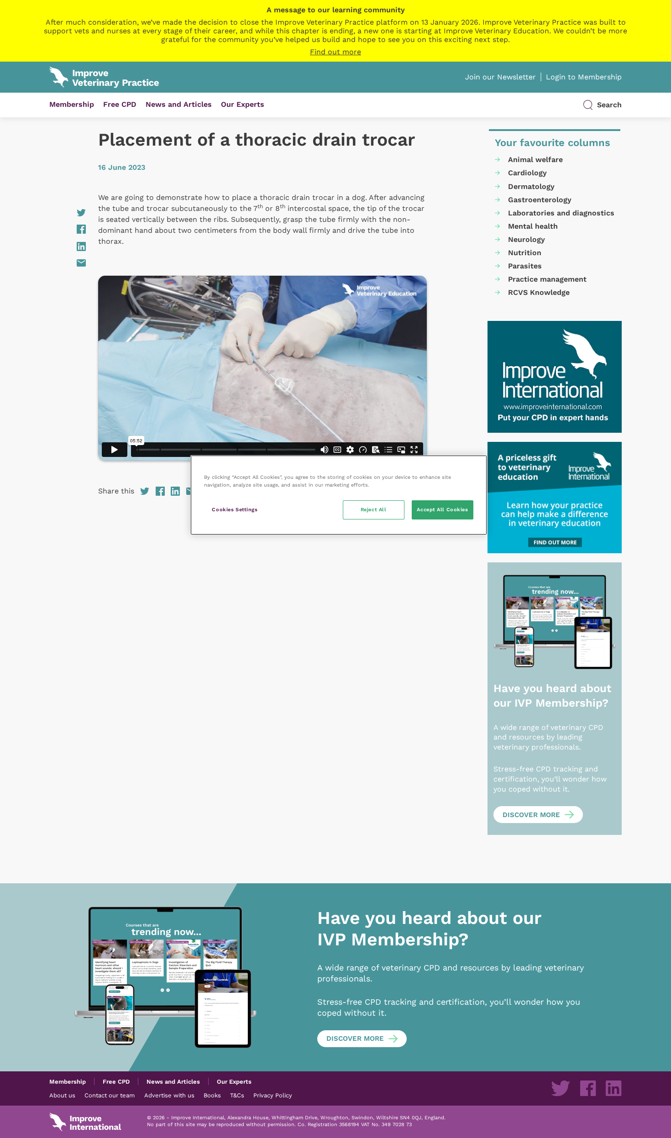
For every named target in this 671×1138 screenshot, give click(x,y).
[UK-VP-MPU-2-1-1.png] (555, 498)
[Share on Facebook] (67, 229)
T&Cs (237, 1095)
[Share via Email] (67, 263)
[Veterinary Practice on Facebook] (588, 1088)
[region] (338, 495)
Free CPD (119, 104)
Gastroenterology (539, 199)
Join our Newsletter (500, 77)
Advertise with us (169, 1095)
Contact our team (109, 1095)
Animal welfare (535, 159)
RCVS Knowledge (539, 292)
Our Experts (242, 104)
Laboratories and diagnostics (561, 213)
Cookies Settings (234, 509)
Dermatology (531, 186)
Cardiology (527, 172)
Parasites (525, 266)
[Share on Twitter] (67, 212)
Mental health (533, 226)
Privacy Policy (272, 1095)
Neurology (526, 239)
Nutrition (524, 252)
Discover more (531, 815)
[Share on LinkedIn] (67, 246)
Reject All (374, 509)
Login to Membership (584, 77)
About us (62, 1095)
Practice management (547, 279)
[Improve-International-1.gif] (555, 377)
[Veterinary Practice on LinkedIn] (613, 1088)
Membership (71, 104)
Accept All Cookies (442, 509)
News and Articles (179, 104)
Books (212, 1095)
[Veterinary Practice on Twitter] (560, 1088)
